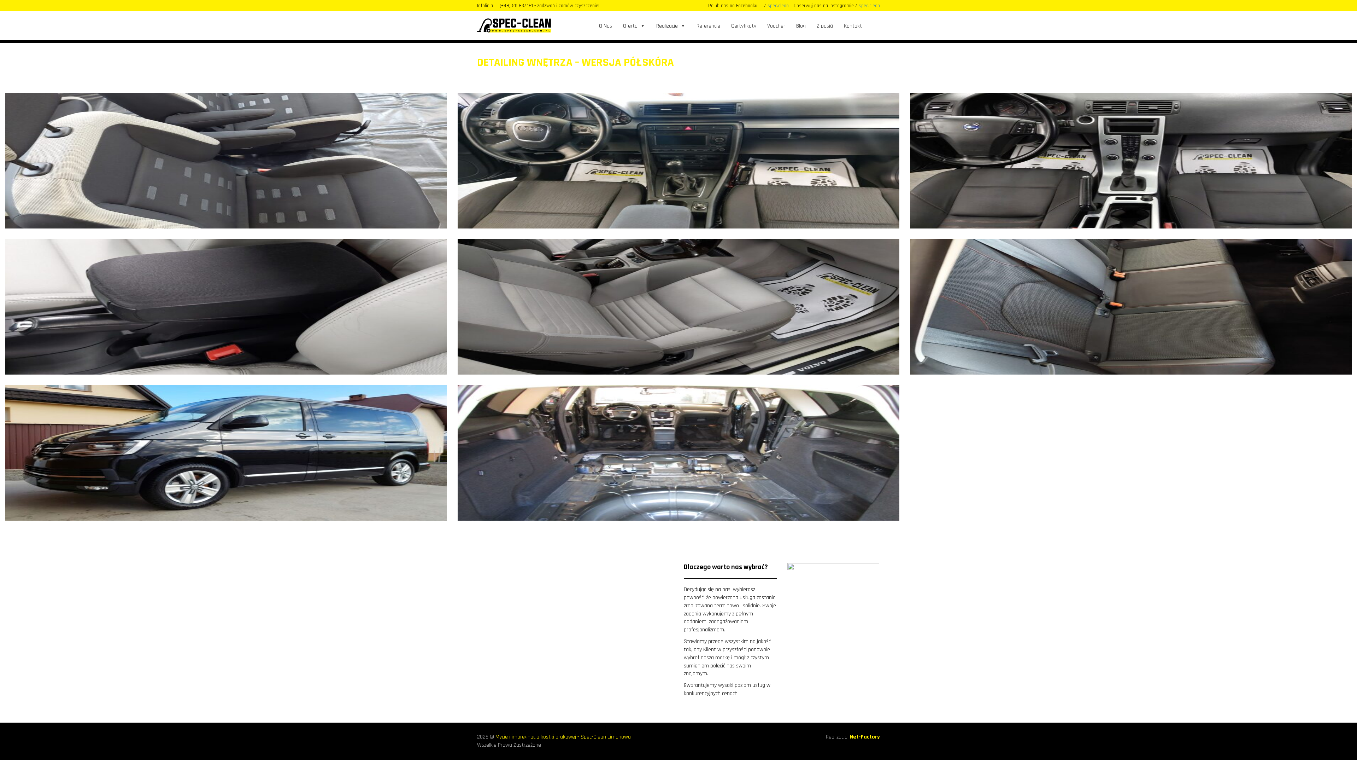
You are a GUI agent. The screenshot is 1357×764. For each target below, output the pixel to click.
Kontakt (853, 26)
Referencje (708, 26)
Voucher (776, 26)
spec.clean (778, 5)
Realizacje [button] (667, 26)
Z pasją (825, 26)
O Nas (605, 26)
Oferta (630, 26)
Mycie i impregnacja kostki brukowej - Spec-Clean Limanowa (563, 737)
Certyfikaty (743, 26)
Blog (801, 26)
